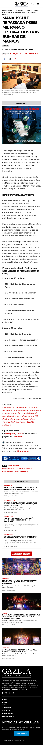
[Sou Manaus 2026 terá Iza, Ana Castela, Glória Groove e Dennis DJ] (21, 636)
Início (4, 11)
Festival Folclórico (10, 471)
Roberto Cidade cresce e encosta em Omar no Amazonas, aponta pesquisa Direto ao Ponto (20, 503)
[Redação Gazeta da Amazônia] (4, 53)
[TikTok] (9, 693)
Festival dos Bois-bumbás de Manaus (17, 468)
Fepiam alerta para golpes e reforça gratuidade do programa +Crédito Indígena (19, 422)
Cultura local (14, 466)
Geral (10, 11)
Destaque (8, 486)
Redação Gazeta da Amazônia (24, 54)
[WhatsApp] (20, 59)
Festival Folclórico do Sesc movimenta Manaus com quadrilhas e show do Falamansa (20, 581)
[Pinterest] (15, 59)
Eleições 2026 (9, 500)
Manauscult (24, 471)
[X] (10, 59)
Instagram (10, 434)
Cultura (17, 11)
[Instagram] (6, 693)
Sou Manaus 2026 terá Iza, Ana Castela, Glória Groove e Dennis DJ (19, 651)
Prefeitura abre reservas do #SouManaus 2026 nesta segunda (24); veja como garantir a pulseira (21, 616)
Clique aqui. (23, 451)
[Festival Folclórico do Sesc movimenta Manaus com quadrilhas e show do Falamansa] (21, 566)
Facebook (17, 437)
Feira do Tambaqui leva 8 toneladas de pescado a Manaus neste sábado (20, 537)
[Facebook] (4, 59)
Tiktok (19, 434)
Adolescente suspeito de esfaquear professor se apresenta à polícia (20, 488)
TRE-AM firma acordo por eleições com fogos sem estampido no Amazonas (19, 520)
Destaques (8, 516)
